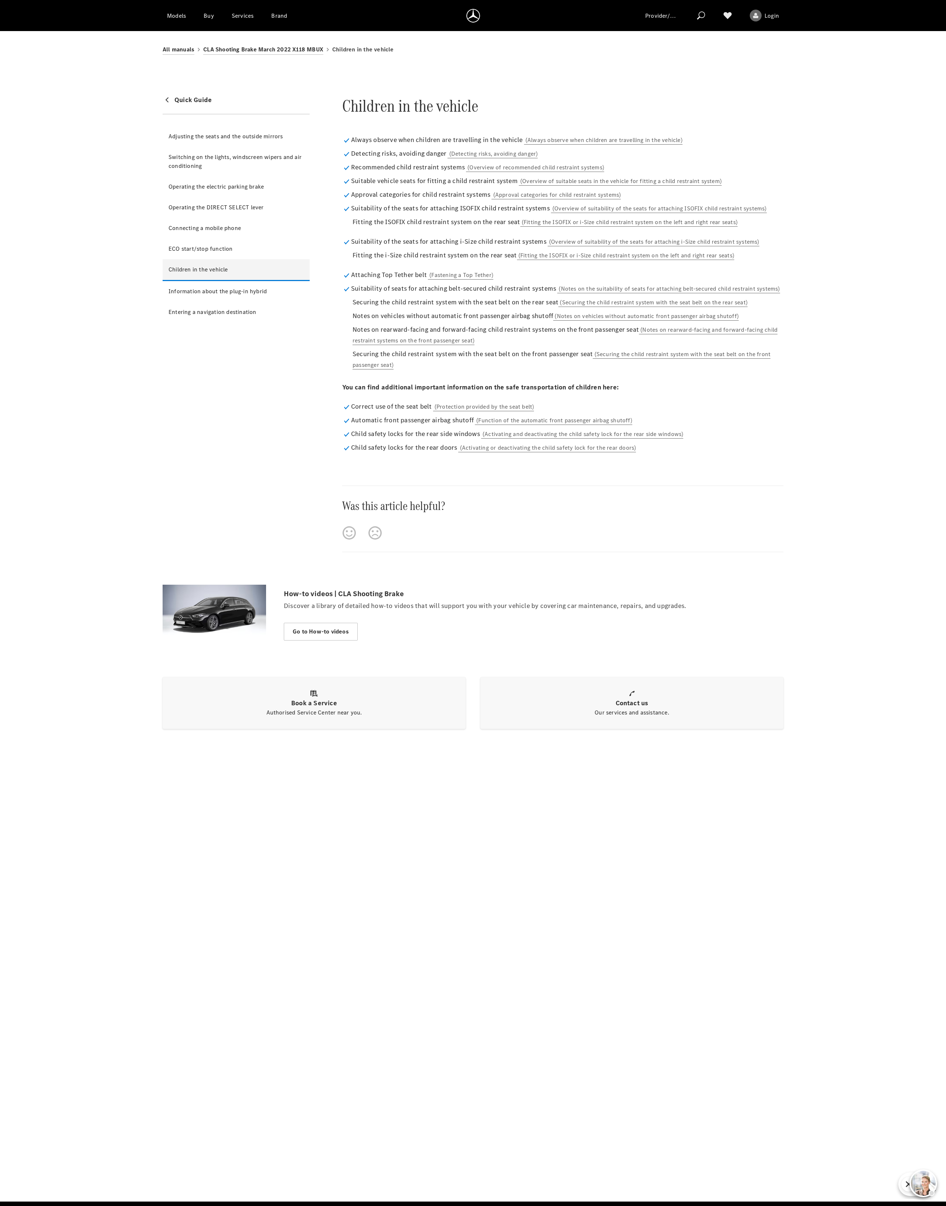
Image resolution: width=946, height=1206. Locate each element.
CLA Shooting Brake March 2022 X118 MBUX (263, 49)
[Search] (701, 15)
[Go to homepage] (473, 15)
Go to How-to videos (321, 631)
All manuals (178, 49)
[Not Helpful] (375, 533)
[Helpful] (349, 533)
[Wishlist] (728, 15)
